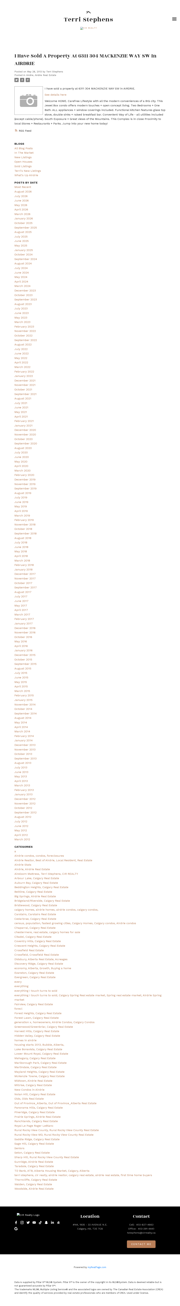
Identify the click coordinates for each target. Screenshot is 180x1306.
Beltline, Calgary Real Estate (33, 891)
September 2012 (25, 812)
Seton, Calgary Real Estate (32, 1152)
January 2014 (23, 740)
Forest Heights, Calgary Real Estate (38, 1013)
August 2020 (23, 448)
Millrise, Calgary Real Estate (33, 1085)
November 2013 (25, 749)
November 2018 (25, 524)
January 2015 (23, 700)
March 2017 (22, 614)
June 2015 (21, 677)
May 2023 (20, 317)
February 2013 (24, 790)
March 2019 (22, 515)
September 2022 (25, 340)
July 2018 (20, 542)
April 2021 (21, 416)
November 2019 (25, 484)
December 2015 (25, 655)
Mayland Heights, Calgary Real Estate (39, 1071)
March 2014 (22, 731)
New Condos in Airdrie (29, 1089)
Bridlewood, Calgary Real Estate (35, 905)
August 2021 (22, 398)
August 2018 (22, 538)
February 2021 (24, 421)
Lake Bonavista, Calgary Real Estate (38, 1049)
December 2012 (25, 799)
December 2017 (25, 574)
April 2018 (21, 556)
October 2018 (23, 529)
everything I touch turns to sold (35, 990)
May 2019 (20, 506)
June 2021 (21, 407)
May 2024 (20, 277)
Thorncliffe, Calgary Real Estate (35, 1179)
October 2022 (23, 335)
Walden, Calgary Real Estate (33, 1184)
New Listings (23, 157)
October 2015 (23, 659)
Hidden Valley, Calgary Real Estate (37, 1035)
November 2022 (25, 331)
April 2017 (21, 610)
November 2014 (25, 704)
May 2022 (20, 358)
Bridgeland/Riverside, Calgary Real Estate (42, 900)
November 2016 (25, 632)
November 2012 (25, 803)
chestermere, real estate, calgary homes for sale (47, 932)
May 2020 (20, 461)
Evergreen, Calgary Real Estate (35, 977)
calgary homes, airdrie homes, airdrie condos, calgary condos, (56, 909)
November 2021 (25, 385)
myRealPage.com (97, 1267)
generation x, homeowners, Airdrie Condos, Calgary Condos (54, 1022)
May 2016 (20, 641)
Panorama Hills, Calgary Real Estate (38, 1107)
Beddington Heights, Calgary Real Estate (41, 887)
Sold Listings (23, 166)
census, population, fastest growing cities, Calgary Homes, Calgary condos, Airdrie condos (75, 923)
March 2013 (22, 785)
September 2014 (25, 713)
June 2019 (21, 502)
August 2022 (23, 344)
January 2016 (23, 650)
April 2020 (21, 466)
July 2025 (21, 236)
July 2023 (21, 308)
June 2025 (21, 241)
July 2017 (20, 596)
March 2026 (22, 214)
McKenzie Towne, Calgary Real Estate (39, 1076)
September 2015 (25, 664)
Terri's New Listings (27, 170)
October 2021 (23, 389)
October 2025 (23, 223)
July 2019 (20, 497)
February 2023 (24, 326)
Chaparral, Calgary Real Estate (35, 927)
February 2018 (24, 565)
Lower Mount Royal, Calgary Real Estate (41, 1053)
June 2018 (21, 547)
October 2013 (23, 754)
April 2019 (21, 511)
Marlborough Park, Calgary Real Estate (40, 1062)
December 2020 (25, 430)
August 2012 (22, 817)
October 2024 (23, 254)
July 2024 (21, 268)
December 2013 (25, 745)
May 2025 (20, 245)
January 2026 (23, 218)
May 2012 (20, 830)
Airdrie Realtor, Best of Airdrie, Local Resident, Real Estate (53, 860)
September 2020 (25, 443)
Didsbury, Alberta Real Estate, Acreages (41, 959)
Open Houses (23, 161)
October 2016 (23, 637)
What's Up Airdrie (26, 175)
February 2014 (24, 736)
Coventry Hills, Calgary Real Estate (37, 941)
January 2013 (23, 794)
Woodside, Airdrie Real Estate (34, 1188)
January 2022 (23, 376)
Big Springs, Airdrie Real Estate (35, 896)
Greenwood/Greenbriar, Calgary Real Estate (43, 1026)
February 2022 (24, 371)
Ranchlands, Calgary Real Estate (36, 1121)
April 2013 (21, 781)
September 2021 (25, 394)
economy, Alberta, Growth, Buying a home (42, 968)
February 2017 (24, 619)
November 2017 (25, 578)
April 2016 (21, 646)
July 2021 (20, 403)
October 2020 (23, 439)
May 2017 (20, 605)
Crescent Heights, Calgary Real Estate (39, 945)
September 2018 (25, 533)
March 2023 (22, 322)
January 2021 (23, 425)
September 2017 (25, 587)
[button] (88, 28)
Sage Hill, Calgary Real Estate (34, 1143)
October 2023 (23, 295)
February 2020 (24, 475)
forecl (18, 1008)
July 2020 (21, 452)
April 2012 (21, 835)
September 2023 (25, 299)
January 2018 (23, 569)
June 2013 (21, 772)
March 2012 (22, 839)
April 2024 (21, 281)
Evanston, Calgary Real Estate (34, 972)
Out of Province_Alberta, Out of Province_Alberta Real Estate (55, 1103)
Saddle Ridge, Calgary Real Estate (37, 1139)
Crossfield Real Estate (29, 950)
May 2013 (20, 776)
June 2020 (21, 457)
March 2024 (22, 286)
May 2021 (20, 412)
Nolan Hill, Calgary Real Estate (34, 1094)
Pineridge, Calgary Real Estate (34, 1112)
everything (21, 986)
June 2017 (21, 601)
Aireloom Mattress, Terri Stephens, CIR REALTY (46, 873)
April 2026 (21, 209)
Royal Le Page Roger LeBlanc (33, 1125)
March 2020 (22, 470)
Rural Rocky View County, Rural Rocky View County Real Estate (56, 1130)
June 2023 (21, 313)
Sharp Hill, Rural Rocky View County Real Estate (46, 1157)
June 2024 (21, 272)
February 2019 (24, 520)
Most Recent (22, 187)
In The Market (24, 152)
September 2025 (25, 227)
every (18, 981)
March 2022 (22, 367)
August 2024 (23, 263)
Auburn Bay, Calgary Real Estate (36, 882)
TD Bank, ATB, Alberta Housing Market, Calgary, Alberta (51, 1170)
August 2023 (23, 304)
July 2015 (20, 673)
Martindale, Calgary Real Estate (35, 1067)
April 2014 (21, 727)
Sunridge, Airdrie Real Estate (33, 1161)
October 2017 (23, 583)
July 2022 (21, 349)
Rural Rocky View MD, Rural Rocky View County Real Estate (54, 1134)
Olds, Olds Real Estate (29, 1098)
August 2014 (22, 718)
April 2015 (21, 686)
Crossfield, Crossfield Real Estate (36, 954)
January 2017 (23, 623)
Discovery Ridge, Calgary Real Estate (38, 963)
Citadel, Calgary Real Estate (33, 936)
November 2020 (25, 434)
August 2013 (22, 763)
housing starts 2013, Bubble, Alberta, (39, 1044)
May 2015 (20, 682)
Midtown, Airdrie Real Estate (33, 1080)
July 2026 (21, 196)
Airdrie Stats (22, 864)
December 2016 (25, 628)
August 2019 (22, 493)
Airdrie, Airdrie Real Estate (41, 75)
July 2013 (20, 767)
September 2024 (25, 259)
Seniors (19, 1148)
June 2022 (21, 353)
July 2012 (20, 821)
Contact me (141, 1244)
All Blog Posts (23, 148)
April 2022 (21, 362)
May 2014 (20, 722)
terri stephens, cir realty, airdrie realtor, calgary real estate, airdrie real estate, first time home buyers (83, 1175)
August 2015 (22, 668)
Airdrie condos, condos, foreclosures (39, 855)
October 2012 (23, 808)
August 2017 (22, 592)
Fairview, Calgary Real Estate (33, 1004)
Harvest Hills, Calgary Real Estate (36, 1031)
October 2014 (23, 709)
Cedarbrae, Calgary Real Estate (35, 918)
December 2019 (25, 479)
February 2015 (24, 695)
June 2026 (21, 200)
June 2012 (21, 826)
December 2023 (25, 290)
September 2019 (25, 488)
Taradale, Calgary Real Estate (34, 1166)
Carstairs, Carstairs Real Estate (35, 914)
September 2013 (25, 758)
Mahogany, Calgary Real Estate (35, 1058)
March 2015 (22, 691)
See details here (55, 94)
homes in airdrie (25, 1040)
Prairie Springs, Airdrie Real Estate (37, 1116)
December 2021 (25, 380)
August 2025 (23, 232)
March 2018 (22, 560)
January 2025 (23, 250)
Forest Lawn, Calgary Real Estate (36, 1017)
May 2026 (20, 205)
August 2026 (23, 191)
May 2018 (20, 551)
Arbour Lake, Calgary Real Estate (36, 878)
